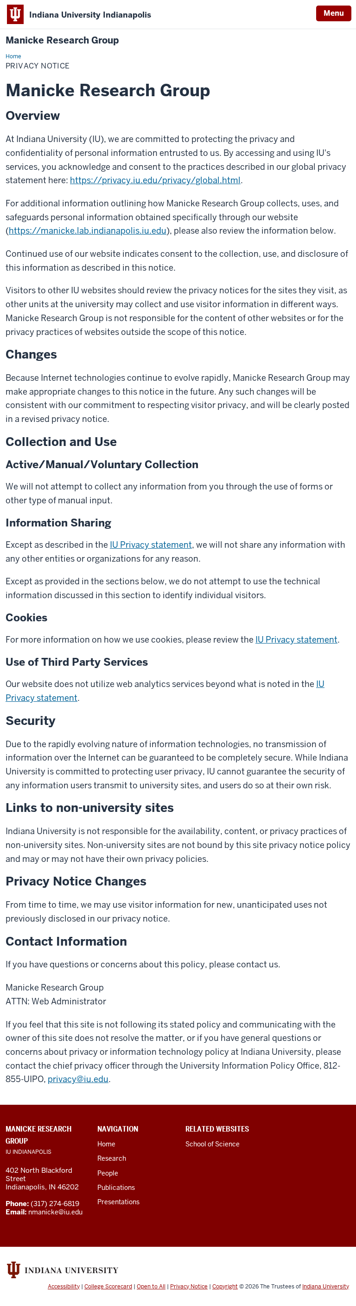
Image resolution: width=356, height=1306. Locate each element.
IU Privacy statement (151, 544)
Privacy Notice (189, 1286)
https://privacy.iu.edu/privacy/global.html (155, 180)
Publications (116, 1187)
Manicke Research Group (62, 40)
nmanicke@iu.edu (55, 1212)
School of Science (212, 1144)
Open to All (151, 1286)
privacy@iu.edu (78, 1079)
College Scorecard (108, 1286)
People (107, 1173)
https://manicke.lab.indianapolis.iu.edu (87, 230)
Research (111, 1158)
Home (106, 1144)
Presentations (118, 1202)
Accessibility (64, 1286)
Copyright (225, 1286)
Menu (334, 13)
